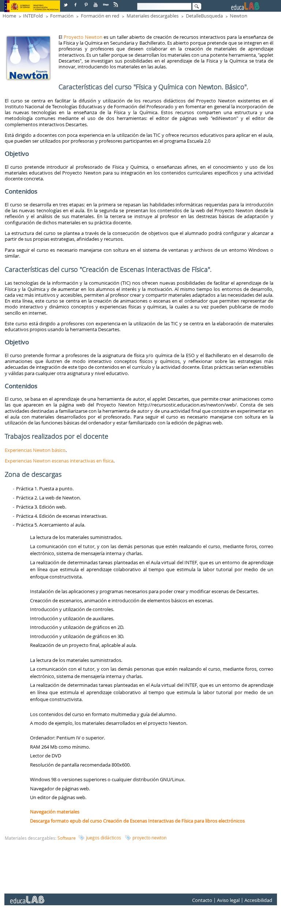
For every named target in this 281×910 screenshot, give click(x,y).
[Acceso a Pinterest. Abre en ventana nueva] (86, 2)
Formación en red (100, 15)
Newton (238, 15)
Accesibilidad (258, 900)
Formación (62, 15)
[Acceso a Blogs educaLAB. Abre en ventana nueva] (106, 2)
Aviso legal (228, 900)
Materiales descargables (153, 15)
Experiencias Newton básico (35, 450)
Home (9, 15)
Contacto (202, 900)
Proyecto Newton (84, 37)
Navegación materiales (54, 811)
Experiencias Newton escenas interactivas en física (59, 460)
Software (66, 838)
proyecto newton (149, 837)
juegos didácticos (103, 837)
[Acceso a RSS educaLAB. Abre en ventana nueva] (116, 2)
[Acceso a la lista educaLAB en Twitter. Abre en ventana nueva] (66, 2)
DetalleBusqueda (204, 15)
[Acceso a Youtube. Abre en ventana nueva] (96, 2)
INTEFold (33, 15)
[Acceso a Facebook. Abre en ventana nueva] (76, 2)
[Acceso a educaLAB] (26, 897)
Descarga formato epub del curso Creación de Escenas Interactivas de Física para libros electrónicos (137, 820)
